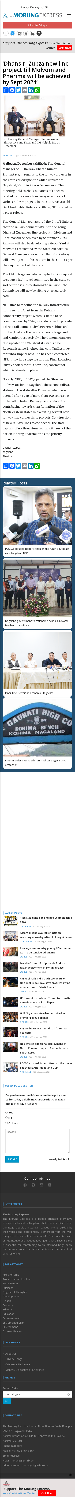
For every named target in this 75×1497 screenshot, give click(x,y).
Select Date (10, 1388)
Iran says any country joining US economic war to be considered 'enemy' (46, 950)
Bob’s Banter (10, 1283)
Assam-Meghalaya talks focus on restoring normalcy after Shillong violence (46, 935)
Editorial (7, 1309)
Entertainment (11, 1318)
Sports (24, 1022)
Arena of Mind (11, 1274)
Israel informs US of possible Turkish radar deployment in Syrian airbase (42, 965)
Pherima (8, 456)
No (10, 1117)
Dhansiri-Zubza (12, 447)
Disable (7, 1301)
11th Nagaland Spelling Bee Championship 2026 (46, 920)
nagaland (8, 452)
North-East (27, 941)
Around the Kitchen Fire (17, 1279)
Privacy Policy (13, 1359)
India (23, 992)
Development (11, 1296)
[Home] (34, 15)
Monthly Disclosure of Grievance (24, 1369)
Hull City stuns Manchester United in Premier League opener (42, 1015)
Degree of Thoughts (15, 1292)
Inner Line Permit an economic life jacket (29, 693)
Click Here (64, 47)
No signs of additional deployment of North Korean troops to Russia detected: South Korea (45, 1048)
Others (13, 1123)
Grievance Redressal (17, 1364)
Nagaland (8, 155)
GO (7, 1401)
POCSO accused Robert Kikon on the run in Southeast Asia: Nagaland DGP (46, 1065)
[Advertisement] (24, 798)
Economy (8, 1305)
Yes (10, 1112)
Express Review (12, 1331)
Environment (10, 1327)
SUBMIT (12, 1159)
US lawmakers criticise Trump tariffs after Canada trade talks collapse (46, 1000)
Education (8, 1314)
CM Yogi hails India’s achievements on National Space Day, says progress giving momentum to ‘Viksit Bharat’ (45, 983)
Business (8, 1287)
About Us (11, 1353)
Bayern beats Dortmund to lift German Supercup (44, 1031)
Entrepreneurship (13, 1322)
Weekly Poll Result (59, 1159)
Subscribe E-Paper (37, 25)
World (24, 957)
